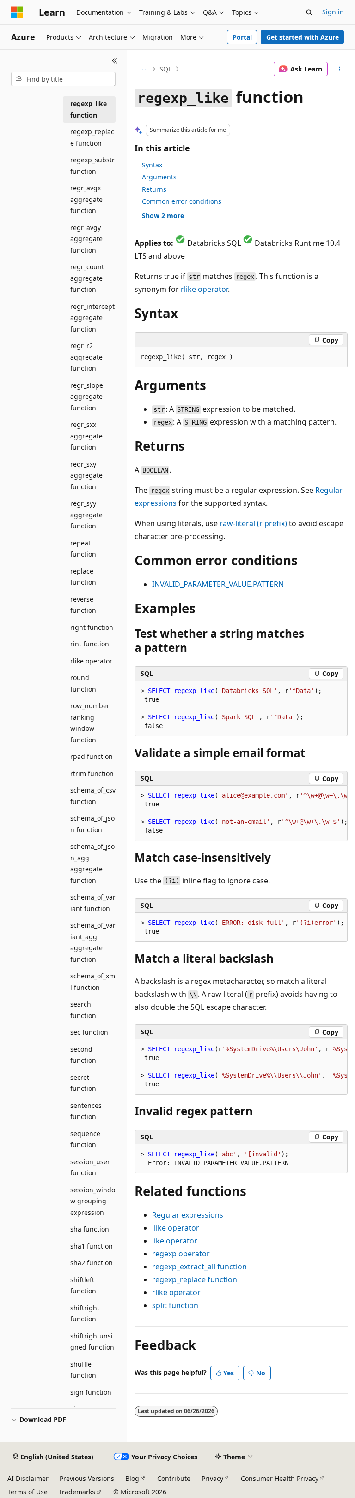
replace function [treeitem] (83, 577)
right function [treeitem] (91, 627)
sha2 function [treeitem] (91, 1262)
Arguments (159, 176)
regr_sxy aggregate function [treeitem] (86, 475)
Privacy (212, 1478)
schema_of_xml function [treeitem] (92, 981)
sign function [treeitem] (90, 1392)
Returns (154, 189)
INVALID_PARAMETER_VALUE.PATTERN (218, 584)
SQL (165, 69)
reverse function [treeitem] (83, 605)
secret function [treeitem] (83, 1083)
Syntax (152, 164)
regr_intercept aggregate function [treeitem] (92, 317)
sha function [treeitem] (89, 1229)
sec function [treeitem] (89, 1032)
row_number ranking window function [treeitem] (90, 722)
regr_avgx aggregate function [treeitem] (86, 199)
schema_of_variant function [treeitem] (93, 903)
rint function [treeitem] (89, 643)
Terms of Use (27, 1491)
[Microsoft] (17, 12)
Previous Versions (87, 1478)
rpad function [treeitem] (91, 756)
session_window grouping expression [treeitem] (92, 1201)
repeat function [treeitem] (83, 549)
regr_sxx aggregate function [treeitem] (86, 435)
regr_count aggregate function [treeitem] (87, 278)
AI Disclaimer (28, 1478)
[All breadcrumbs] (143, 69)
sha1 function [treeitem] (91, 1246)
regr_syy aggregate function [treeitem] (86, 514)
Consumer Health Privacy (279, 1478)
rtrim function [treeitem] (92, 773)
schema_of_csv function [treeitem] (93, 796)
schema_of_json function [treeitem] (92, 824)
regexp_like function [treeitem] (88, 109)
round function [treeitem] (83, 683)
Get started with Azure (302, 37)
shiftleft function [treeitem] (83, 1285)
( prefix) (253, 523)
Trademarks (77, 1491)
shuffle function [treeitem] (83, 1370)
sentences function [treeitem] (86, 1111)
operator (204, 289)
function (199, 1266)
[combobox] (63, 79)
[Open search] (309, 12)
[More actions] (339, 69)
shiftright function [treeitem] (84, 1313)
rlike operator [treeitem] (91, 661)
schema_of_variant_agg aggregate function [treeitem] (93, 942)
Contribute (173, 1478)
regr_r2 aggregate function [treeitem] (86, 357)
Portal (242, 37)
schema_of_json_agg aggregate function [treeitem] (92, 863)
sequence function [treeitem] (85, 1139)
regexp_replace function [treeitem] (92, 137)
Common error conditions (181, 201)
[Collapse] (115, 60)
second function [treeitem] (83, 1055)
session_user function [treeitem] (90, 1167)
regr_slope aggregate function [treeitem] (86, 396)
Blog (132, 1478)
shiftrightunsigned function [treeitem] (92, 1342)
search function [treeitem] (83, 1010)
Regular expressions (187, 1215)
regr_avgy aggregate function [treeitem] (86, 239)
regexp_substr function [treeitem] (92, 165)
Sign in (333, 11)
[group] (241, 813)
